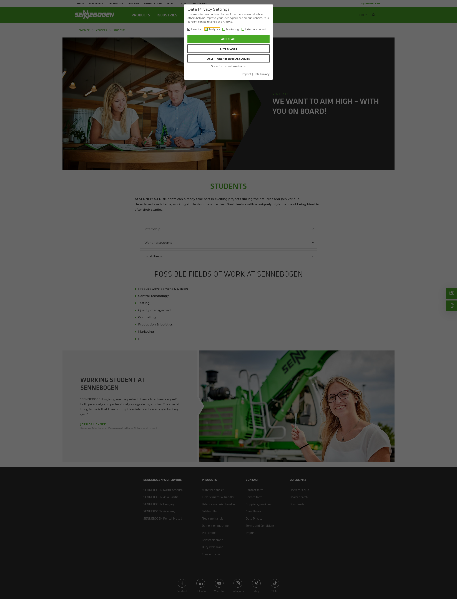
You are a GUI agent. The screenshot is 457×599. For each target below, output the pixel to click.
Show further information (227, 66)
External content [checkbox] (255, 29)
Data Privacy (261, 74)
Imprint (246, 74)
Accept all (228, 39)
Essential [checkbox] (196, 29)
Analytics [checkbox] (214, 29)
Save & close (228, 49)
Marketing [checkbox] (232, 29)
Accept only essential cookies (228, 59)
